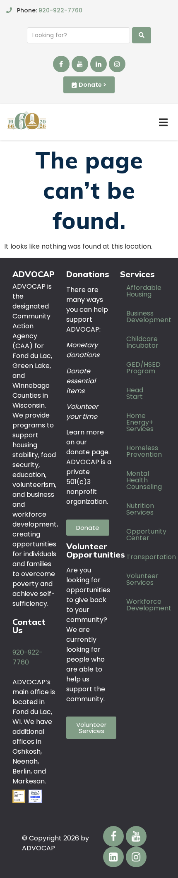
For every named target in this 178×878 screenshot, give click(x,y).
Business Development (146, 316)
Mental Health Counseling (144, 480)
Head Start (134, 393)
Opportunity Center (146, 535)
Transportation (146, 557)
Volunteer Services (142, 579)
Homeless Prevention (144, 451)
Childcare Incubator (142, 342)
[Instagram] (117, 64)
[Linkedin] (98, 64)
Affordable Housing (143, 291)
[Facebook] (61, 64)
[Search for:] (78, 35)
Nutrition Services (140, 509)
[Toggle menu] (163, 122)
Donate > (92, 85)
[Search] (141, 35)
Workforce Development (146, 605)
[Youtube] (80, 64)
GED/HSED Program (143, 368)
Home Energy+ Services (140, 422)
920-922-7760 (60, 10)
